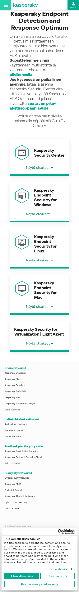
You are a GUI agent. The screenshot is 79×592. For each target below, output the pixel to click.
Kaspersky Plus (12, 379)
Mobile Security (13, 436)
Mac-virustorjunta (14, 430)
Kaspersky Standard (15, 373)
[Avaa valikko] (5, 5)
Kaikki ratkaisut (12, 508)
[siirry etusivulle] (25, 5)
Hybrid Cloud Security (16, 502)
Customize (55, 576)
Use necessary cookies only (39, 584)
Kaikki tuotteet (12, 409)
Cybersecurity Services (17, 478)
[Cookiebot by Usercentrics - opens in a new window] (58, 531)
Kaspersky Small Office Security (21, 451)
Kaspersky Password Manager (20, 403)
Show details (58, 569)
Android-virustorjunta (16, 424)
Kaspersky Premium (15, 385)
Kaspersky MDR (13, 484)
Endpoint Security (14, 490)
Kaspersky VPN (12, 397)
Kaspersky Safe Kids (15, 391)
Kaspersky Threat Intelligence (20, 496)
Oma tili (73, 7)
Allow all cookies (22, 576)
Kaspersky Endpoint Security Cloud (23, 457)
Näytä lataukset (38, 167)
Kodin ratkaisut (15, 368)
